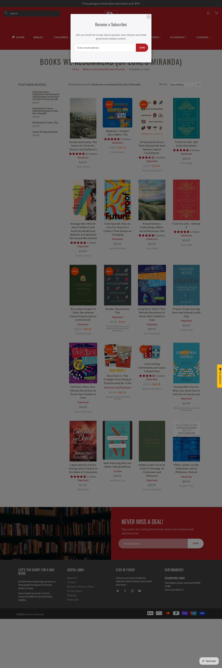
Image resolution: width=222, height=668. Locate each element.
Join (142, 47)
